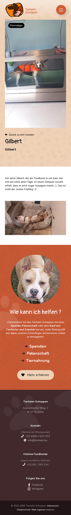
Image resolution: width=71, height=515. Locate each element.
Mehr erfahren (38, 375)
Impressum (52, 505)
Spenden (37, 346)
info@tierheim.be (37, 440)
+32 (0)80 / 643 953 (37, 436)
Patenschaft (38, 353)
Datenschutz (23, 509)
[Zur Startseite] (21, 10)
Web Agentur (38, 509)
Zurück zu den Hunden (21, 135)
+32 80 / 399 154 (38, 464)
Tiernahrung (38, 360)
